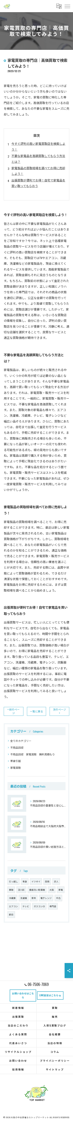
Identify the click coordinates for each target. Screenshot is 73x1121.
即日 (11, 914)
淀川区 (21, 889)
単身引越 (15, 761)
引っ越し (13, 881)
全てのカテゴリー (20, 741)
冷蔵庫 (12, 898)
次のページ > (59, 711)
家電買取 (15, 768)
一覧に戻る (36, 711)
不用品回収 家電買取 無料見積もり (32, 754)
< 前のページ (13, 711)
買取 (11, 889)
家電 (60, 889)
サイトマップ (55, 1069)
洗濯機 (23, 898)
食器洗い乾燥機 (37, 889)
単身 (24, 881)
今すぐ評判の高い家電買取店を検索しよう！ (38, 146)
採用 (47, 881)
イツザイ (35, 881)
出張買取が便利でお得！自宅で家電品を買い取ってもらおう (38, 183)
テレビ (25, 906)
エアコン (13, 906)
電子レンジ (46, 898)
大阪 (51, 889)
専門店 (52, 906)
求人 (56, 881)
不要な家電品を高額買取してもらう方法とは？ (38, 158)
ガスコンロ (39, 906)
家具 (33, 898)
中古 (58, 898)
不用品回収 (16, 747)
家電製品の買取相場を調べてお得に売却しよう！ (38, 171)
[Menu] (67, 6)
